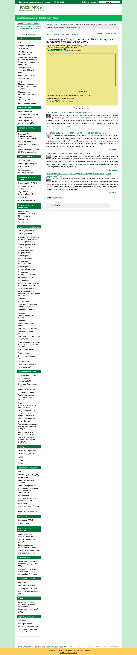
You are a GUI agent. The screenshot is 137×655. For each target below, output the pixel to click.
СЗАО (56, 24)
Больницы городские (26, 231)
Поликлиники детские (26, 310)
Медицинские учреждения (29, 227)
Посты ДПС (22, 197)
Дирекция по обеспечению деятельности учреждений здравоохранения (28, 239)
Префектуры (23, 219)
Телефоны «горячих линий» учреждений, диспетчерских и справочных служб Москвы (29, 26)
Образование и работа (27, 468)
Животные (22, 516)
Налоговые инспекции (26, 111)
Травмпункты (23, 362)
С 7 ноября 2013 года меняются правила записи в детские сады (74, 133)
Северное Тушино (66, 24)
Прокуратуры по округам (28, 164)
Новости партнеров (60, 646)
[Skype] (60, 197)
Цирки (20, 463)
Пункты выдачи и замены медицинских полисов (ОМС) (28, 331)
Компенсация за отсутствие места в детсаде (66, 112)
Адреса (19, 646)
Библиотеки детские (26, 454)
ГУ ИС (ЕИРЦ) (23, 49)
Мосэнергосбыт (24, 79)
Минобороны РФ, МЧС (27, 579)
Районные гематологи (26, 350)
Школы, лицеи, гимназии (27, 512)
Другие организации (26, 617)
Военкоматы (23, 582)
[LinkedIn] (53, 197)
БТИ (19, 43)
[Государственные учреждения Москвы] (32, 12)
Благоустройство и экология (26, 529)
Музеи (20, 457)
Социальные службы (27, 372)
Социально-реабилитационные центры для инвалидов (28, 405)
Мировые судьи (24, 161)
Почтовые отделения (26, 118)
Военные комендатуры (27, 586)
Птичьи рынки (23, 523)
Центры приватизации (27, 103)
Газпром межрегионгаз (27, 46)
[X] (50, 197)
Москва (49, 24)
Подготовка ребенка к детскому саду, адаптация (68, 153)
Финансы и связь (25, 108)
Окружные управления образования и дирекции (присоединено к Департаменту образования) (28, 490)
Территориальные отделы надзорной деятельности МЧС (28, 591)
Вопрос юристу (45, 18)
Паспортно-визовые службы (26, 129)
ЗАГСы (20, 612)
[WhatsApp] (57, 197)
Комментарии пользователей (107, 33)
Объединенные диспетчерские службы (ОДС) (27, 94)
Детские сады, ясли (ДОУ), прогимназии (63, 34)
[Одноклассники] (48, 197)
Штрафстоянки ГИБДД (27, 200)
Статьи (55, 18)
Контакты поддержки (46, 646)
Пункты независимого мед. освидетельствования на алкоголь (29, 344)
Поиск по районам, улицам (27, 18)
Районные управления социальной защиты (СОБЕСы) (27, 397)
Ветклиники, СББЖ (25, 520)
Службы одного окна (26, 100)
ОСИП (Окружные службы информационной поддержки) (28, 500)
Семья (20, 598)
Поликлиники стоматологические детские (26, 323)
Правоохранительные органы (27, 178)
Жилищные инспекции (27, 76)
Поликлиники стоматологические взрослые (26, 315)
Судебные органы (25, 157)
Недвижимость (24, 558)
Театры (21, 460)
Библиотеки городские (27, 451)
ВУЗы (20, 472)
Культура (21, 447)
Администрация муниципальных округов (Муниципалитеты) (27, 213)
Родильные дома (24, 353)
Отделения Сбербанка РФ (28, 115)
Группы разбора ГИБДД (27, 183)
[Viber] (55, 197)
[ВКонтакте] (45, 197)
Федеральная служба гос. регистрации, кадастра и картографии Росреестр (28, 571)
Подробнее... (113, 129)
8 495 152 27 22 (68, 653)
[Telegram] (62, 197)
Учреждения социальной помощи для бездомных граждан (28, 426)
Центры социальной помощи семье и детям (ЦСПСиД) (27, 439)
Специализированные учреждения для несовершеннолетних (26, 413)
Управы (21, 222)
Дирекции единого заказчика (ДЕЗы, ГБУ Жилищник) (27, 70)
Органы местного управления (25, 206)
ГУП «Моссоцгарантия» (27, 375)
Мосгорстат (22, 621)
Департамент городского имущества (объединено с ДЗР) (28, 563)
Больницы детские (25, 234)
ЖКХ (20, 39)
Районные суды (24, 167)
